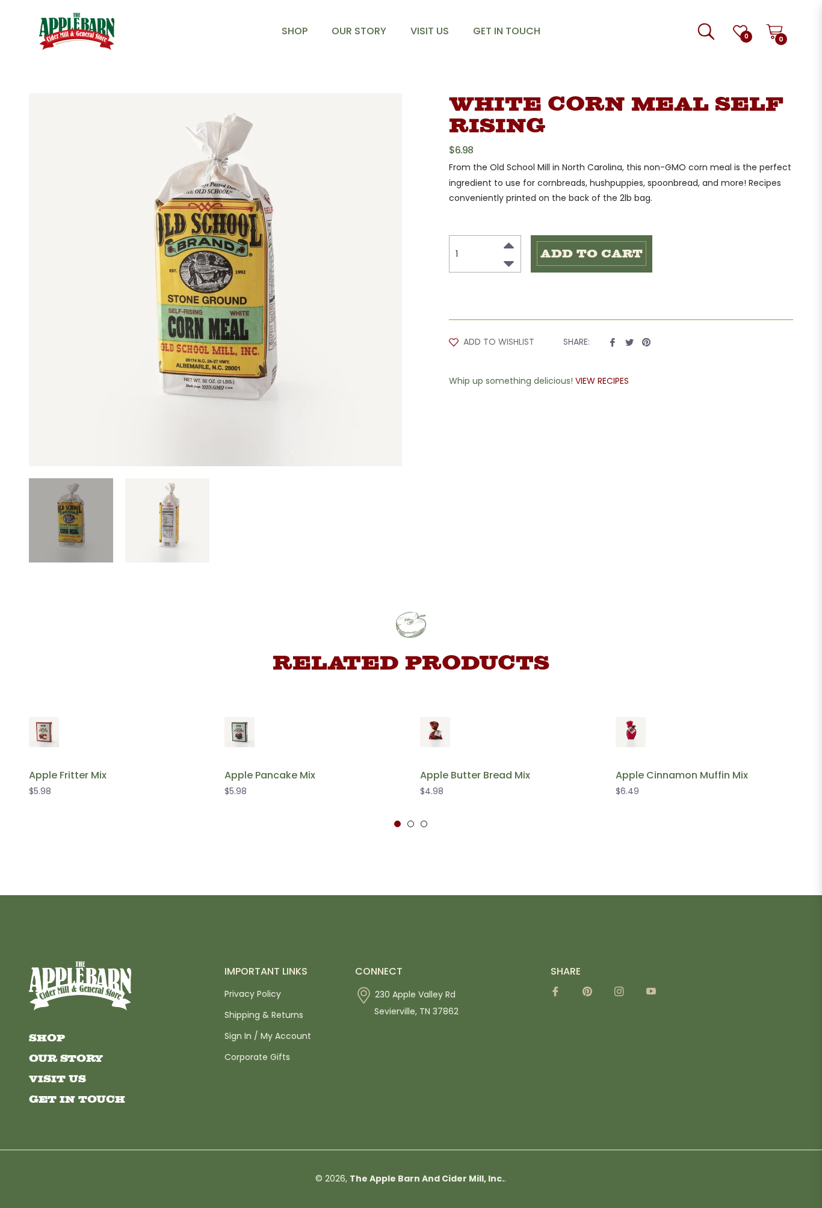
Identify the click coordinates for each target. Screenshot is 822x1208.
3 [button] (424, 824)
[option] (117, 766)
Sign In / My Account (267, 1036)
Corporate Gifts (257, 1057)
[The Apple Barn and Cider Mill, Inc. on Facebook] (559, 995)
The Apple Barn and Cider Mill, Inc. (427, 1179)
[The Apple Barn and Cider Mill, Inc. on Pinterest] (591, 995)
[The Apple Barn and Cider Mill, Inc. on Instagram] (623, 995)
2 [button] (410, 824)
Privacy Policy (252, 994)
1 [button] (397, 824)
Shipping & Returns (263, 1015)
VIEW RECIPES (602, 381)
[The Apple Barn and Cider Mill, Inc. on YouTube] (655, 995)
